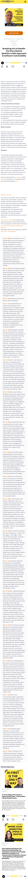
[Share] (24, 66)
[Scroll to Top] (25, 871)
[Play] (2, 63)
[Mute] (26, 63)
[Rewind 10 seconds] (2, 66)
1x (12, 66)
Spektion (3, 179)
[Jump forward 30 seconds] (7, 66)
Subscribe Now (14, 33)
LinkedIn (18, 177)
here (16, 181)
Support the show (6, 195)
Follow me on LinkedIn (7, 220)
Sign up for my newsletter (8, 231)
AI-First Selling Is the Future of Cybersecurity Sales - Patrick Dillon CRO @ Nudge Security (13, 796)
